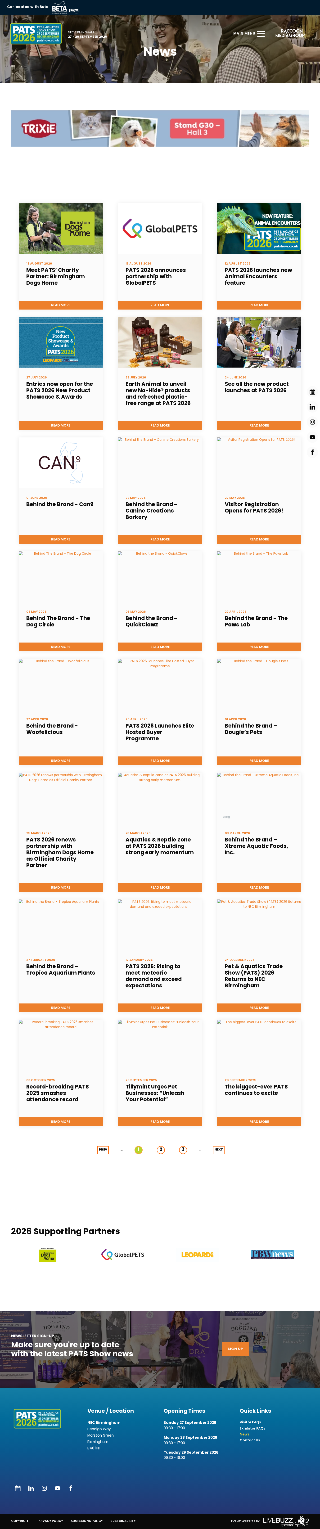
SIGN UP (235, 1349)
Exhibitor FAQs (252, 1428)
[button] (48, 1255)
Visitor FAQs (250, 1422)
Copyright (20, 1521)
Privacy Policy (50, 1521)
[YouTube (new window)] (57, 1488)
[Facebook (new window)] (71, 1488)
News (244, 1434)
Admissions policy (87, 1521)
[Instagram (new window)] (44, 1488)
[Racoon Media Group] (288, 34)
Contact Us (250, 1440)
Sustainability (123, 1521)
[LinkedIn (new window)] (31, 1488)
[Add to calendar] (18, 1488)
